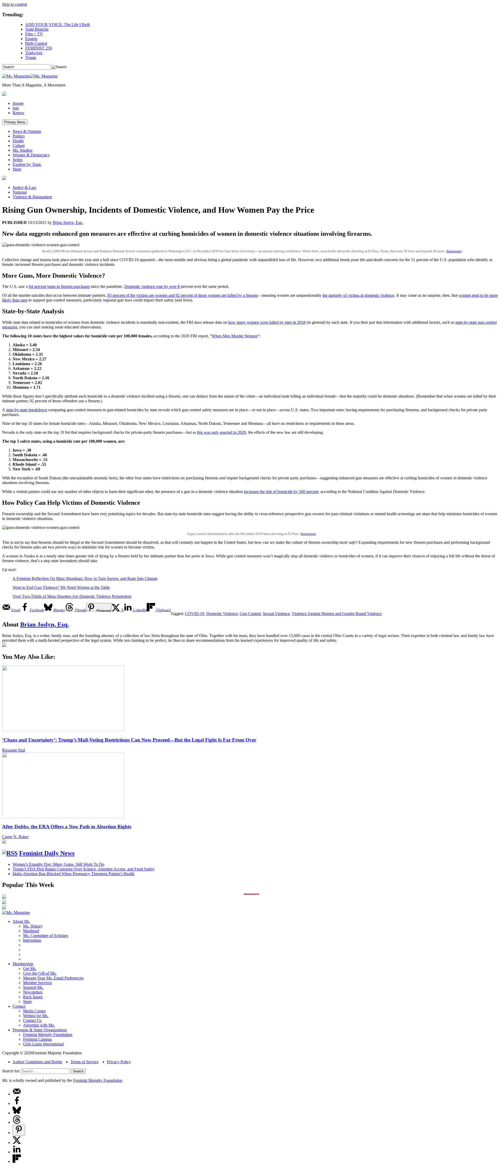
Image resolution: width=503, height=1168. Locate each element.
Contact (19, 1006)
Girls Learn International (43, 1044)
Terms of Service (84, 1062)
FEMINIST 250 (38, 48)
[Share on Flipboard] (17, 1161)
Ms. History (33, 926)
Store (17, 169)
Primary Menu (14, 122)
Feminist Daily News (46, 853)
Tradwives (33, 53)
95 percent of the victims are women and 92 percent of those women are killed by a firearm (182, 295)
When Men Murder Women (235, 336)
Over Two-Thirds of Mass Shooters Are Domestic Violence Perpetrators (72, 596)
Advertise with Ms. (39, 1025)
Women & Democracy (31, 155)
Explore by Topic (27, 164)
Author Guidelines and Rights (37, 1062)
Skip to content (14, 4)
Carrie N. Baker (15, 837)
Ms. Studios (22, 150)
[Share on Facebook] (17, 1103)
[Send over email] (17, 1094)
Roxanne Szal (13, 750)
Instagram (454, 251)
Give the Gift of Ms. (40, 973)
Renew (18, 113)
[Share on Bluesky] (17, 1113)
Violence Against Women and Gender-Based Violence (337, 613)
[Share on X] (17, 1142)
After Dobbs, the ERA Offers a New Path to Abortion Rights (66, 826)
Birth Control (36, 43)
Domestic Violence (222, 613)
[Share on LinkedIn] (17, 1152)
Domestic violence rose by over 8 (152, 286)
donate (18, 103)
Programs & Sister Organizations (40, 1030)
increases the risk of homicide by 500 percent (281, 491)
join (16, 108)
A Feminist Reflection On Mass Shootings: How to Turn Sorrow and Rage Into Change (85, 578)
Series (18, 159)
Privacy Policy (119, 1062)
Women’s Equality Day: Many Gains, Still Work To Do (58, 864)
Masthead (31, 931)
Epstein (31, 38)
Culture (19, 145)
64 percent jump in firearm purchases (59, 286)
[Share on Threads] (17, 1122)
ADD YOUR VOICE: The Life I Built (57, 24)
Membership (23, 964)
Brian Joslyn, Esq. (68, 222)
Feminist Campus (37, 1039)
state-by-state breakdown (26, 410)
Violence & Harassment (32, 197)
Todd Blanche (36, 29)
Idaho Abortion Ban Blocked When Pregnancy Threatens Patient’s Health (73, 873)
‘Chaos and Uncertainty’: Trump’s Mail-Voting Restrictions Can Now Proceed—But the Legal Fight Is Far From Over (129, 740)
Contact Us (32, 1020)
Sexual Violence (276, 613)
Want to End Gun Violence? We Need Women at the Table (61, 587)
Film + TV (34, 34)
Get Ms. (29, 968)
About (21, 921)
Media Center (34, 1011)
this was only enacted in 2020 (221, 432)
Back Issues (33, 997)
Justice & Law (24, 187)
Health (18, 141)
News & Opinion (27, 131)
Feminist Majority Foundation (47, 1034)
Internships (32, 940)
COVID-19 (194, 613)
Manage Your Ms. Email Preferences (53, 978)
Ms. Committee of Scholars (45, 935)
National (20, 192)
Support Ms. (33, 987)
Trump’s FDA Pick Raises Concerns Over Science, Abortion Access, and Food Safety (84, 869)
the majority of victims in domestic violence (358, 295)
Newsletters (32, 992)
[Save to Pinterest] (19, 1130)
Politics (19, 136)
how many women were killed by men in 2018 (266, 322)
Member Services (37, 982)
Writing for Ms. (35, 1015)
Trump (30, 57)
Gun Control (250, 613)
